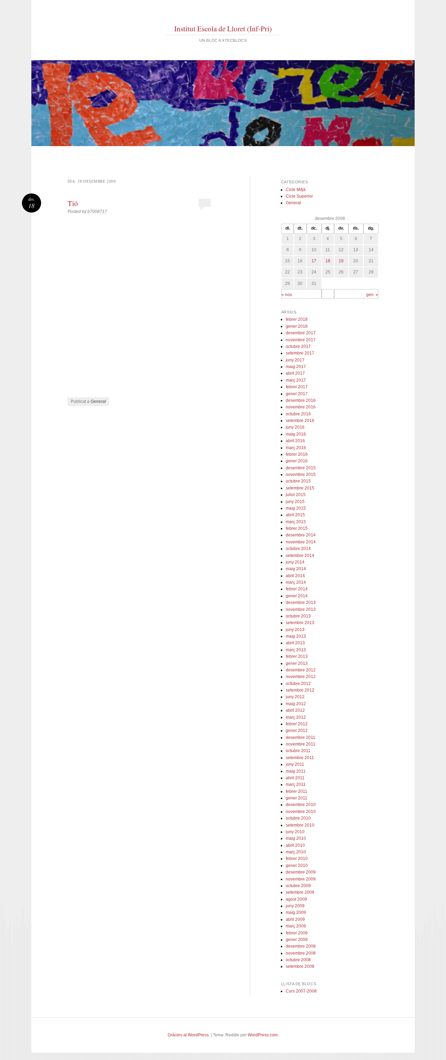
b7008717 (97, 211)
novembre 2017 (301, 339)
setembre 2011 (300, 757)
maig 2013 (296, 636)
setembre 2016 (300, 420)
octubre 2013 (298, 616)
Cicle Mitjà (296, 189)
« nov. (287, 294)
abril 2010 (295, 845)
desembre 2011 (300, 737)
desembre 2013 (301, 602)
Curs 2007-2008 (301, 991)
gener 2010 (297, 865)
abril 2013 (295, 642)
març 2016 (296, 447)
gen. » (372, 294)
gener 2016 (297, 461)
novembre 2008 (301, 953)
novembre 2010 (301, 811)
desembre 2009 (301, 872)
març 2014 (296, 582)
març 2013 (296, 649)
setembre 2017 (300, 353)
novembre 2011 (300, 744)
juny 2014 (295, 562)
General (98, 401)
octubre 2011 (298, 750)
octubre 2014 (298, 548)
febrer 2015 (297, 528)
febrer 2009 (297, 933)
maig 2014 (296, 568)
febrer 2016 (297, 454)
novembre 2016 (301, 407)
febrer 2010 (297, 858)
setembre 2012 (300, 690)
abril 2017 (295, 373)
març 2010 (296, 852)
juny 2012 (295, 696)
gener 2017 (297, 393)
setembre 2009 (300, 892)
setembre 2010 (300, 825)
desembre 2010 (301, 804)
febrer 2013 (297, 656)
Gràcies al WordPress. (189, 1035)
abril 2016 (295, 440)
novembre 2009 (301, 879)
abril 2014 (295, 575)
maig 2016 (296, 434)
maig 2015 (296, 508)
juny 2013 (295, 629)
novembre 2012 (301, 676)
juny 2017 (295, 360)
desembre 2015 (301, 467)
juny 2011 (295, 764)
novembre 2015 (301, 474)
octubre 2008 (298, 959)
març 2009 (296, 926)
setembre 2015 (300, 488)
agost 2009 (296, 899)
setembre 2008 (300, 966)
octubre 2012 (298, 683)
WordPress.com (263, 1035)
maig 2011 (296, 771)
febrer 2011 (296, 791)
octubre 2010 (298, 818)
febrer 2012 (297, 724)
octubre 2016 (298, 414)
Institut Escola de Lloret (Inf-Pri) (223, 28)
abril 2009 (295, 919)
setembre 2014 (300, 555)
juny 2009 (295, 905)
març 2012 (296, 717)
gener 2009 (297, 939)
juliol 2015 (296, 494)
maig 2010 (296, 838)
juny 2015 (295, 501)
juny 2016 (295, 427)
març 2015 (296, 521)
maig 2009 (296, 912)
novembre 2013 (301, 609)
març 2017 (296, 380)
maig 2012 (296, 703)
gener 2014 (297, 595)
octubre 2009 (298, 885)
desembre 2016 (301, 400)
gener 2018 (297, 326)
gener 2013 (297, 663)
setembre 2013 (300, 622)
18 (327, 260)
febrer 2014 (297, 589)
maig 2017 (296, 366)
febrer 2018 (297, 319)
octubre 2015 (298, 481)
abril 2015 (295, 514)
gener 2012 (297, 730)
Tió (73, 203)
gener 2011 (296, 798)
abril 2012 (295, 710)
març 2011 (296, 784)
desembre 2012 (301, 670)
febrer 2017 (297, 386)
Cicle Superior (299, 196)
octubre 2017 (298, 346)
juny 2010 (295, 831)
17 (314, 260)
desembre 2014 (301, 535)
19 (341, 260)
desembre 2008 (301, 946)
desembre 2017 (301, 332)
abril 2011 (295, 777)
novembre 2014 (301, 542)
